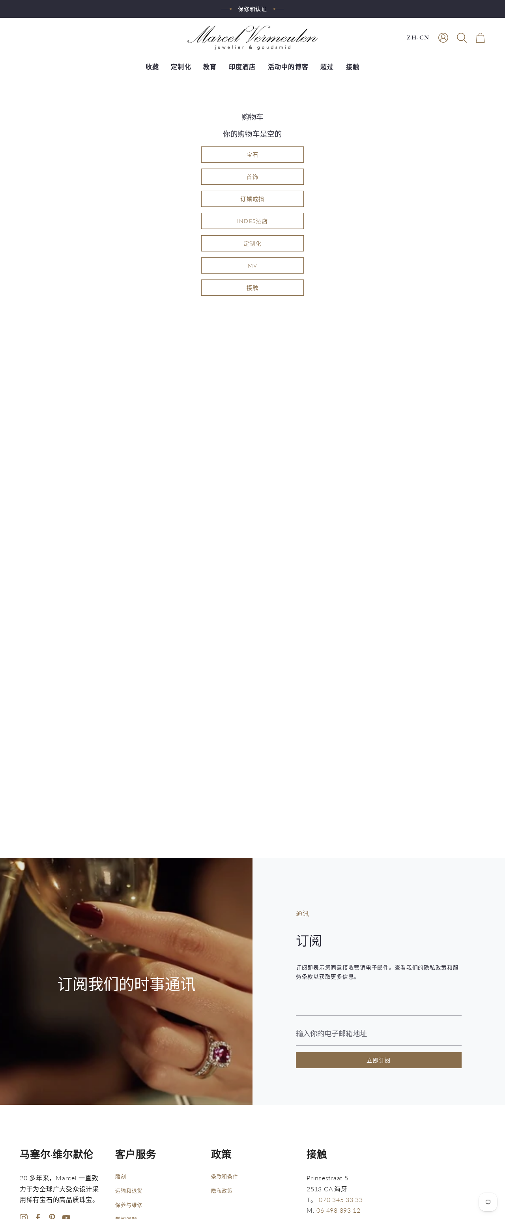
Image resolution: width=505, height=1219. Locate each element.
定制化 (252, 243)
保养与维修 (128, 1205)
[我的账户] (443, 38)
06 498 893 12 (338, 1210)
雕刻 (120, 1176)
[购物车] (480, 38)
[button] (462, 38)
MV (253, 265)
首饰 (253, 176)
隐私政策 (222, 1190)
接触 (253, 287)
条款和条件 (224, 1176)
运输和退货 (128, 1190)
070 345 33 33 (341, 1199)
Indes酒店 (252, 221)
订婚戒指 (252, 198)
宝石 (253, 154)
